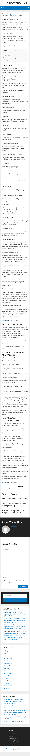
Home (6, 14)
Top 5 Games (8, 681)
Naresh (6, 637)
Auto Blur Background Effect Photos (14, 499)
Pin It (10, 488)
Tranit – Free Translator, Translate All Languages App (14, 505)
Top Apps (7, 683)
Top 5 (6, 678)
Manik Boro (7, 625)
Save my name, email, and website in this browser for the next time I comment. (14, 582)
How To (6, 671)
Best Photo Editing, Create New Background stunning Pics (13, 512)
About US (12, 734)
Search (15, 600)
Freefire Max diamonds (11, 666)
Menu (2, 8)
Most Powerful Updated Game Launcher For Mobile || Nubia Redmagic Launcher (15, 614)
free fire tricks (8, 663)
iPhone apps (8, 673)
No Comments (17, 24)
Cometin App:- (7, 55)
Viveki (6, 618)
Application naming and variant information (14, 59)
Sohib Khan (7, 612)
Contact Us (12, 736)
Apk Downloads (15, 3)
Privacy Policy (13, 741)
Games (6, 668)
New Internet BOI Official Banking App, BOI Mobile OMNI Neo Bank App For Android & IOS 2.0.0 (15, 712)
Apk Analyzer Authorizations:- (12, 60)
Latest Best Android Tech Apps (13, 721)
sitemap (15, 749)
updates (6, 688)
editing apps (8, 658)
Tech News (7, 676)
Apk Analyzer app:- (8, 57)
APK (5, 653)
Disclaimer (12, 738)
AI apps (6, 651)
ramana (5, 22)
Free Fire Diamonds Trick (11, 661)
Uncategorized (8, 686)
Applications (13, 14)
